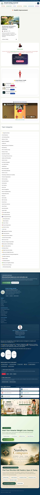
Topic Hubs (2, 310)
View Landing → (8, 85)
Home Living (19, 6)
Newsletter (2, 305)
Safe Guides (4, 197)
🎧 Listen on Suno (20, 61)
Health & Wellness (31, 364)
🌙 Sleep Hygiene (5, 220)
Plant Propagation (5, 189)
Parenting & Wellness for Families (8, 174)
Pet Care (3, 6)
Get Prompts (13, 93)
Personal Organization (6, 176)
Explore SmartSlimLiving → (8, 439)
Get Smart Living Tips (6, 282)
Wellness (25, 6)
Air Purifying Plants (5, 137)
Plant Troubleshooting (6, 191)
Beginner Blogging (5, 141)
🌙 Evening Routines (6, 218)
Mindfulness (4, 17)
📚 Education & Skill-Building (7, 243)
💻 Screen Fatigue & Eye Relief (8, 241)
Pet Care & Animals (12, 364)
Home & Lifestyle (4, 364)
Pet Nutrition (4, 183)
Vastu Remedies (5, 208)
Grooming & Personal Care (7, 155)
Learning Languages (6, 162)
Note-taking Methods (6, 170)
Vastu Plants (4, 206)
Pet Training (4, 185)
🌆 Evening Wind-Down (6, 216)
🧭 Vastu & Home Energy (6, 264)
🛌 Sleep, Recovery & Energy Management (10, 254)
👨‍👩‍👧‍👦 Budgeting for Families (7, 231)
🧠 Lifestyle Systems (6, 260)
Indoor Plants (9, 6)
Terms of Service (3, 320)
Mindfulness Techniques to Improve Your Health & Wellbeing (9, 28)
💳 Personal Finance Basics (7, 235)
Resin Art (3, 195)
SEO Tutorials (4, 199)
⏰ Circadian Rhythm (6, 212)
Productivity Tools (5, 193)
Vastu (14, 6)
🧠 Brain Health (5, 258)
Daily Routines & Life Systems (7, 145)
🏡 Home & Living (5, 227)
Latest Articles (3, 300)
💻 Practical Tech (5, 239)
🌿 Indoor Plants (5, 222)
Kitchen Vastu (4, 160)
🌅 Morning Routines (6, 214)
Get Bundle (12, 85)
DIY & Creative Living (6, 149)
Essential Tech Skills (6, 153)
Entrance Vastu (5, 151)
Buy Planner (12, 89)
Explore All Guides (15, 282)
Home (2, 299)
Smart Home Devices (6, 204)
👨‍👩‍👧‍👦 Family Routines (5, 233)
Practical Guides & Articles (5, 309)
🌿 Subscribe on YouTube (20, 119)
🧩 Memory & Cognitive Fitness (8, 262)
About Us (2, 303)
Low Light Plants (5, 164)
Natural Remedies (5, 168)
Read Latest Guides (5, 381)
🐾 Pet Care (4, 229)
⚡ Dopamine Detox (6, 132)
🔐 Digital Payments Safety (7, 250)
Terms (4, 492)
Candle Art (4, 143)
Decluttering (4, 147)
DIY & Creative (11, 366)
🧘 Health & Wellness (6, 256)
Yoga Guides (4, 210)
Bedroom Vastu (5, 139)
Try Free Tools (20, 483)
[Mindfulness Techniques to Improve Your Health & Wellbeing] (10, 22)
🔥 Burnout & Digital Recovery (7, 252)
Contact (2, 304)
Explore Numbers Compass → (9, 483)
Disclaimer (2, 321)
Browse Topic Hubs (12, 381)
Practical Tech (31, 6)
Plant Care (4, 187)
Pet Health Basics (5, 181)
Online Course (4, 172)
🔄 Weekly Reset (5, 248)
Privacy (2, 492)
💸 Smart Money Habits (6, 237)
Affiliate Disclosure (4, 322)
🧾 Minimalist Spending (6, 266)
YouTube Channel (4, 315)
